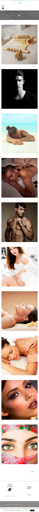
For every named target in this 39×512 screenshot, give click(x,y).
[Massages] (19, 178)
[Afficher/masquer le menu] (37, 8)
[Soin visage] (19, 89)
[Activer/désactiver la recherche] (33, 8)
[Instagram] (30, 495)
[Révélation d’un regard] (19, 444)
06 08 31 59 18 (11, 494)
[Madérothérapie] (19, 44)
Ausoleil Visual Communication (23, 504)
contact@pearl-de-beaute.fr (11, 496)
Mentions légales (30, 504)
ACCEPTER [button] (32, 510)
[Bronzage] (19, 133)
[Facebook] (28, 495)
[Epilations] (19, 222)
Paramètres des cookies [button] (25, 510)
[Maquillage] (19, 400)
